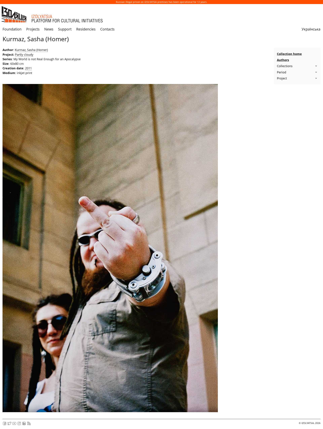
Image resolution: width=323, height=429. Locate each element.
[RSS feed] (29, 424)
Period (281, 72)
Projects (33, 29)
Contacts (107, 29)
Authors (283, 60)
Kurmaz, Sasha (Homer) (31, 50)
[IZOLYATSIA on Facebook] (5, 424)
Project (282, 78)
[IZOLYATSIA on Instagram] (19, 424)
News (48, 29)
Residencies (86, 29)
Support (64, 29)
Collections (285, 65)
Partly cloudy (24, 55)
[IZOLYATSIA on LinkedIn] (24, 424)
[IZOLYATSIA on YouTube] (14, 424)
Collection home (289, 54)
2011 (28, 68)
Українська (311, 29)
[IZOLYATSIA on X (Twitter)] (9, 424)
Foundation (12, 29)
